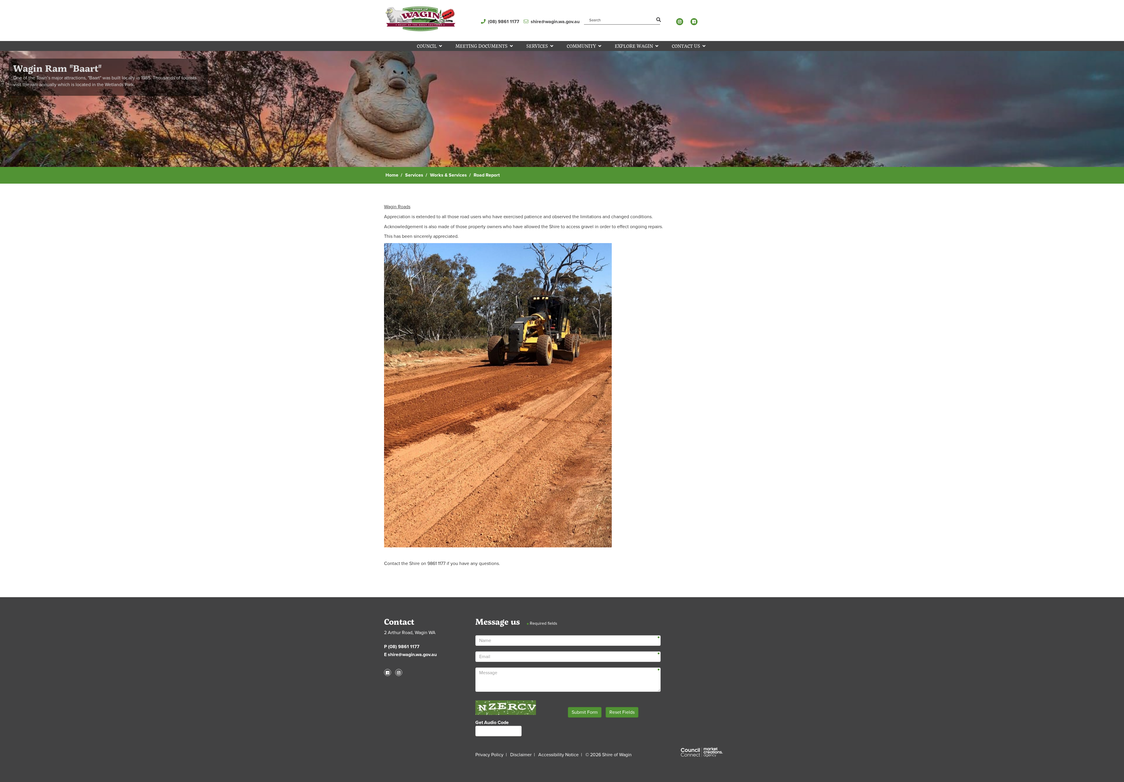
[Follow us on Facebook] (695, 22)
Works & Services (448, 175)
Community (581, 45)
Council (427, 45)
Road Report (487, 175)
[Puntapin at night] (562, 108)
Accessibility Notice (558, 755)
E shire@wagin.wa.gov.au (410, 655)
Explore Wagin (634, 45)
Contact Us (686, 45)
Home (391, 175)
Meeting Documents (481, 45)
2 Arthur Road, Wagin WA (410, 633)
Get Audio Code (492, 722)
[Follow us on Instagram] (681, 22)
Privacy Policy (489, 755)
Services (537, 45)
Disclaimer (521, 755)
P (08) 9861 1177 (401, 647)
